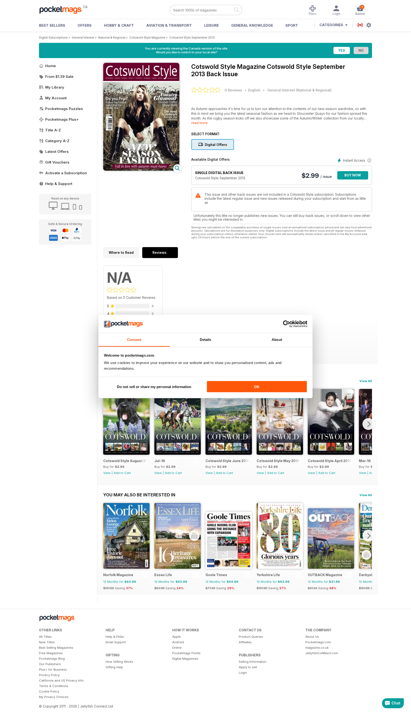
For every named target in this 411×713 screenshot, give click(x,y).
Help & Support (58, 183)
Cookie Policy (49, 691)
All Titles (45, 636)
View (107, 473)
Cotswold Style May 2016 (278, 461)
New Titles (47, 642)
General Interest (83, 37)
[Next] (368, 424)
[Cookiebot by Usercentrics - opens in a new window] (286, 324)
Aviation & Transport (169, 25)
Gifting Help (114, 667)
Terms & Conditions (53, 686)
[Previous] (107, 424)
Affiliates (245, 642)
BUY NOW (352, 175)
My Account (56, 98)
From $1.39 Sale (59, 76)
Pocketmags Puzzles (64, 108)
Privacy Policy (49, 675)
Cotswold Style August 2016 (125, 461)
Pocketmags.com (318, 642)
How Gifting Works (119, 661)
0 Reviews (233, 90)
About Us (312, 636)
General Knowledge (252, 25)
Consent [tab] (134, 340)
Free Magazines (51, 653)
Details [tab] (205, 340)
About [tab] (277, 340)
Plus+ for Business (53, 669)
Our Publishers (50, 664)
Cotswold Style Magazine (147, 37)
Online (177, 647)
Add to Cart (122, 473)
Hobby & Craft (119, 25)
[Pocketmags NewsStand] (63, 9)
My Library (54, 87)
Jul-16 (159, 461)
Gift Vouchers (57, 162)
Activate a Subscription (66, 173)
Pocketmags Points (186, 653)
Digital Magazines (185, 658)
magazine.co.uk (317, 647)
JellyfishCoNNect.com (321, 653)
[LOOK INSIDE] (141, 169)
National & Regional (111, 37)
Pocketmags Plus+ (62, 119)
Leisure (211, 25)
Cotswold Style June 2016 (228, 461)
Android (178, 642)
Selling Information (252, 661)
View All (365, 381)
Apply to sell (248, 667)
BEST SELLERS (52, 25)
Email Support (116, 642)
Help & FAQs (115, 636)
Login (243, 672)
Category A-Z (57, 141)
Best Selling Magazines (56, 647)
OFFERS (85, 25)
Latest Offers (57, 151)
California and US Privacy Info (61, 680)
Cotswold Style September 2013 (192, 37)
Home (50, 66)
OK (256, 386)
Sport (291, 25)
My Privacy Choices (53, 697)
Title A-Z (53, 130)
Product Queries (251, 636)
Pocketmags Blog (52, 658)
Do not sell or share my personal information (154, 386)
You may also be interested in (139, 494)
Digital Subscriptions (53, 37)
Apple (176, 636)
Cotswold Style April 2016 (330, 461)
